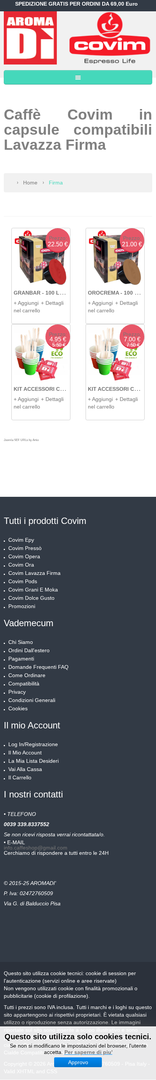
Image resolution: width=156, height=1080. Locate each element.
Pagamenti (21, 659)
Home (30, 183)
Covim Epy (21, 540)
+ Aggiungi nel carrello (27, 306)
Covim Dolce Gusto (31, 598)
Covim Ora (21, 565)
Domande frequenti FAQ (38, 667)
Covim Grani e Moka (33, 590)
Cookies (18, 708)
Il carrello (19, 777)
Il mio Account (25, 753)
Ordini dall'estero (29, 650)
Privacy (17, 692)
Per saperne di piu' (88, 1052)
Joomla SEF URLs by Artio (21, 440)
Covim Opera (24, 556)
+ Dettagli (52, 303)
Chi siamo (20, 642)
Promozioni (21, 606)
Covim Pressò (25, 548)
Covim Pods (22, 581)
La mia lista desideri (33, 761)
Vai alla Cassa (25, 769)
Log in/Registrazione (33, 744)
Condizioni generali (31, 700)
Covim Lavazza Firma (34, 573)
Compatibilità (23, 684)
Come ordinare (26, 675)
